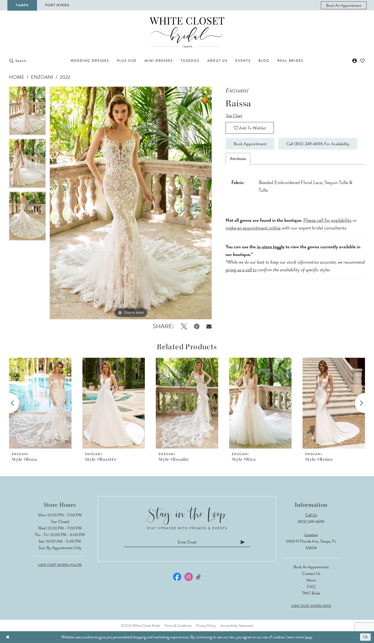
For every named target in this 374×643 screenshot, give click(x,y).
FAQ (311, 587)
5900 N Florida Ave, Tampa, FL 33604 (311, 544)
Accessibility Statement (236, 625)
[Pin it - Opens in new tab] (197, 326)
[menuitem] (344, 5)
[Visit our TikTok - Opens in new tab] (198, 577)
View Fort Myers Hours (60, 564)
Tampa (22, 5)
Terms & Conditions (178, 625)
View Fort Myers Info (311, 605)
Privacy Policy (206, 625)
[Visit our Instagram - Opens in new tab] (189, 577)
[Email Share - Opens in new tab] (209, 326)
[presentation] (40, 403)
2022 (65, 77)
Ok (365, 637)
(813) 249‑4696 (311, 522)
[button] (355, 61)
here (308, 637)
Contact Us (311, 574)
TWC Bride (311, 593)
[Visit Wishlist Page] (363, 61)
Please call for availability (327, 220)
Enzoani (42, 77)
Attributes (238, 159)
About (311, 580)
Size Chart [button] (234, 116)
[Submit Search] (11, 61)
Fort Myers (57, 5)
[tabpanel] (27, 112)
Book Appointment (250, 144)
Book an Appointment (311, 567)
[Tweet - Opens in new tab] (184, 326)
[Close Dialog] (7, 637)
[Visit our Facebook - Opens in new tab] (177, 577)
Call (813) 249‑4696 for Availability (317, 144)
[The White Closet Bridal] (187, 32)
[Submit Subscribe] (242, 542)
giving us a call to (241, 269)
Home (16, 77)
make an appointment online (253, 227)
